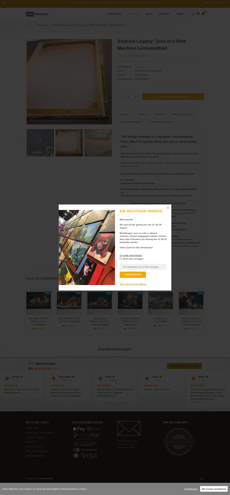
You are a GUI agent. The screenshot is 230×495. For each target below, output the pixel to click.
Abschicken (133, 274)
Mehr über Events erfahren (133, 284)
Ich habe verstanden (131, 256)
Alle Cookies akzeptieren (214, 489)
